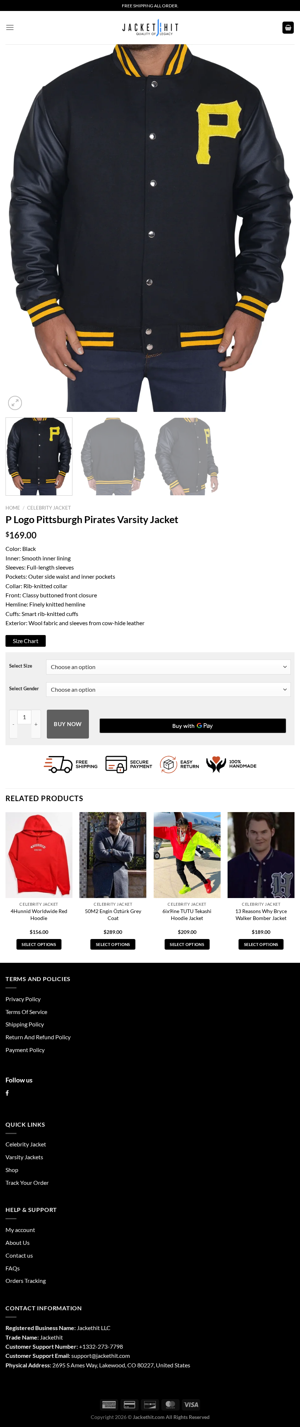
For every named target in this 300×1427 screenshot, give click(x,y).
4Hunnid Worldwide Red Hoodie (39, 914)
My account (20, 1229)
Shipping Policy (24, 1024)
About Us (17, 1242)
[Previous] (20, 228)
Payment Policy (25, 1049)
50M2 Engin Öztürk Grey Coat (113, 914)
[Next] (279, 228)
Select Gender (24, 688)
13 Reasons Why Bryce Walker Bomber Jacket (261, 914)
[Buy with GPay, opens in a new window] (193, 725)
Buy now (68, 724)
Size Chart (25, 640)
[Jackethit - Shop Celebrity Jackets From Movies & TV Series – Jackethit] (150, 27)
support (81, 1355)
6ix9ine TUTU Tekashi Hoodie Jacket (186, 914)
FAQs (12, 1268)
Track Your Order (27, 1182)
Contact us (19, 1255)
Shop (11, 1169)
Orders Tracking (25, 1280)
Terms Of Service (26, 1011)
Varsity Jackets (24, 1156)
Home (12, 508)
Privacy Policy (23, 998)
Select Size (20, 666)
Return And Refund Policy (38, 1036)
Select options (39, 944)
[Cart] (288, 27)
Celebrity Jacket (49, 508)
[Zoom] (15, 403)
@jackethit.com (110, 1355)
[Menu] (9, 28)
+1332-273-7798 (101, 1346)
